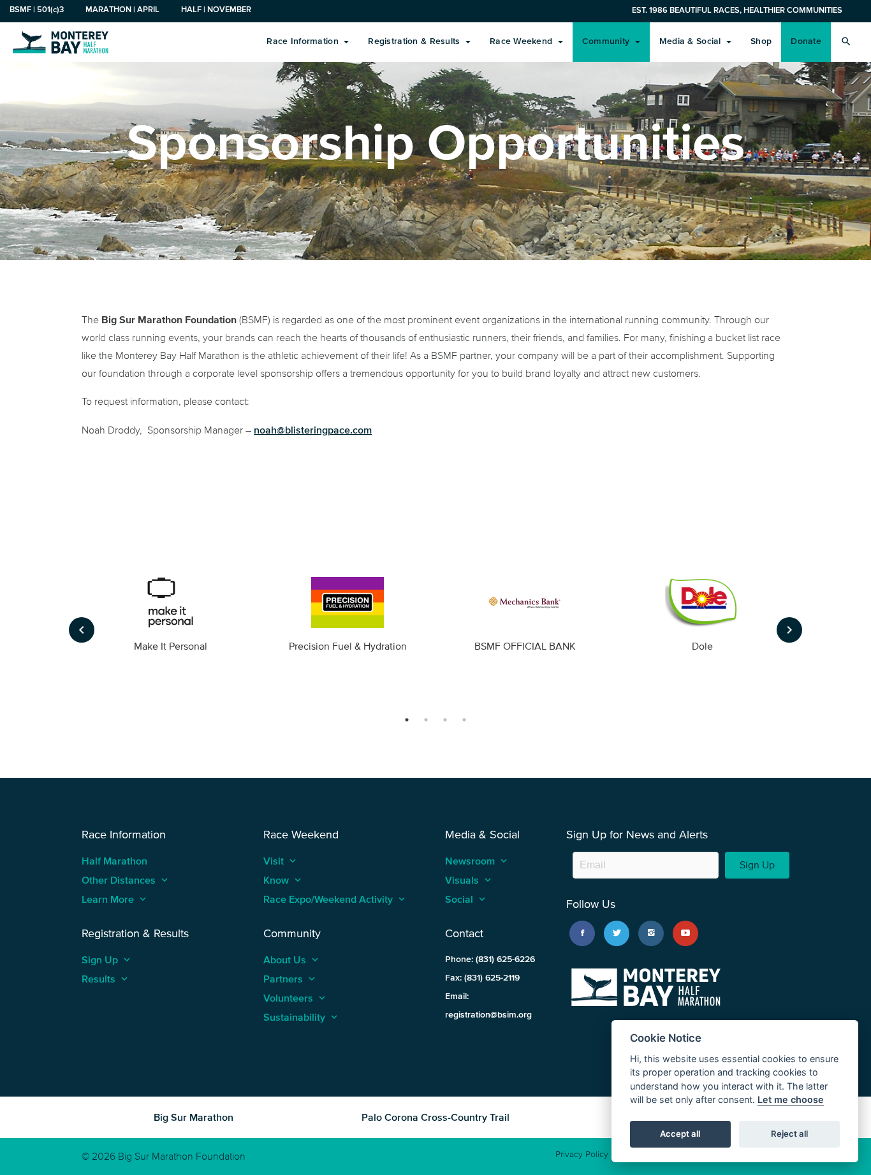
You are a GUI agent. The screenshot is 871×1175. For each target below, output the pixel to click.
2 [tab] (426, 719)
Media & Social (691, 41)
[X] (616, 933)
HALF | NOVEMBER (216, 9)
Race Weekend (522, 41)
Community (607, 41)
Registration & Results (415, 41)
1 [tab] (406, 719)
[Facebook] (582, 933)
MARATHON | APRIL (122, 9)
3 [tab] (445, 719)
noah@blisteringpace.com (313, 429)
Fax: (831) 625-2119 (482, 977)
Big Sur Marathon (193, 1117)
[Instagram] (651, 933)
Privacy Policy (581, 1154)
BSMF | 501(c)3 (37, 9)
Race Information (304, 41)
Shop (761, 41)
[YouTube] (685, 933)
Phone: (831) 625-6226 (490, 959)
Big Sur (61, 41)
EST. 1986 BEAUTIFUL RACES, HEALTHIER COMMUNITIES (737, 10)
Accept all (680, 1134)
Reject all (789, 1134)
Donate (806, 41)
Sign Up (757, 864)
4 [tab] (464, 719)
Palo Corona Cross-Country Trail (435, 1117)
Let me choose (791, 1100)
